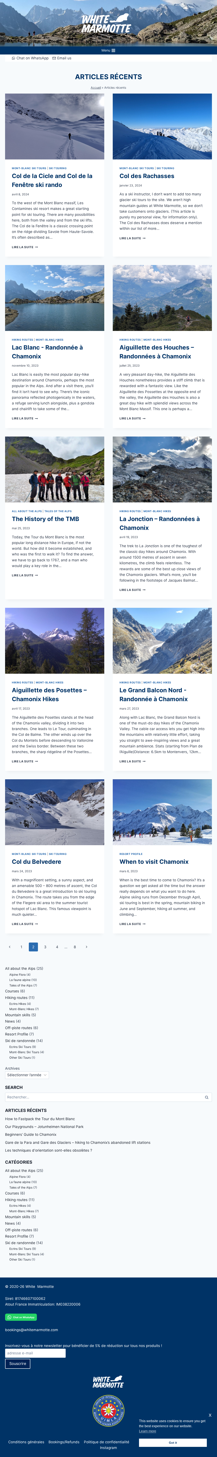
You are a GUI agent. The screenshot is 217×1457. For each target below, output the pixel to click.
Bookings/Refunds (64, 1442)
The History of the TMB (45, 518)
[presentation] (54, 126)
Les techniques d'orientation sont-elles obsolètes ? (48, 1150)
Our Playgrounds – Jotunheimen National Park (44, 1127)
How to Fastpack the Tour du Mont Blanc (40, 1119)
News (10, 1021)
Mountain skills (17, 1015)
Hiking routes (22, 339)
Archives (12, 1068)
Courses (12, 991)
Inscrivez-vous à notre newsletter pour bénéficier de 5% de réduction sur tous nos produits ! (83, 1346)
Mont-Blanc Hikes (50, 339)
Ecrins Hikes (17, 1003)
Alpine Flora (17, 974)
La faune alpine (20, 980)
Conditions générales (26, 1442)
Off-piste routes (18, 1028)
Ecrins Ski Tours (20, 1047)
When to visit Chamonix (154, 861)
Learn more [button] (147, 1431)
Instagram (108, 1448)
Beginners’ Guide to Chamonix (30, 1134)
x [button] (210, 1415)
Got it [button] (173, 1442)
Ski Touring (58, 168)
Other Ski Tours (20, 1057)
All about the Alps (27, 511)
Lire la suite (25, 247)
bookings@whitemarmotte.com (31, 1330)
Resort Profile (131, 854)
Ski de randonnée (20, 1041)
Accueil (96, 87)
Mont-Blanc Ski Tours (29, 168)
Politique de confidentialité (106, 1442)
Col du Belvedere (36, 861)
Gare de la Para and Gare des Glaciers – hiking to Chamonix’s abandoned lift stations (77, 1142)
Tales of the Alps (58, 511)
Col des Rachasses (147, 176)
